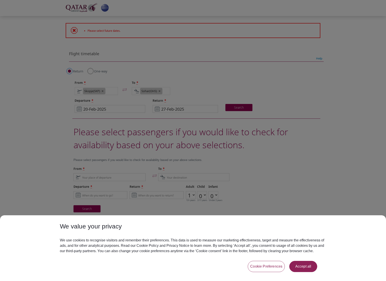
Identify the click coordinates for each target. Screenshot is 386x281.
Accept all (303, 266)
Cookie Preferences (266, 266)
